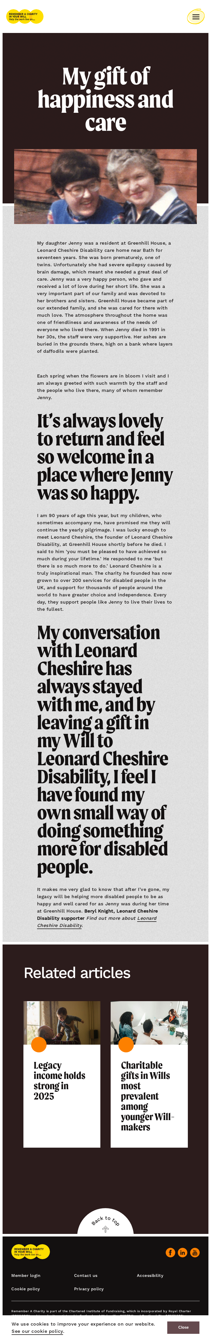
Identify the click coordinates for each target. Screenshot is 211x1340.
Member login (25, 1275)
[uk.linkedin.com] (182, 1252)
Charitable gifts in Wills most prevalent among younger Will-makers (148, 1096)
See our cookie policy (37, 1331)
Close (183, 1327)
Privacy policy (89, 1288)
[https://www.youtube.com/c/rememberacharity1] (195, 1252)
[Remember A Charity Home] (24, 16)
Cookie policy (25, 1288)
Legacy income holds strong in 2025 (59, 1080)
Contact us (86, 1275)
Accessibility (150, 1275)
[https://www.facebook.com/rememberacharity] (170, 1252)
